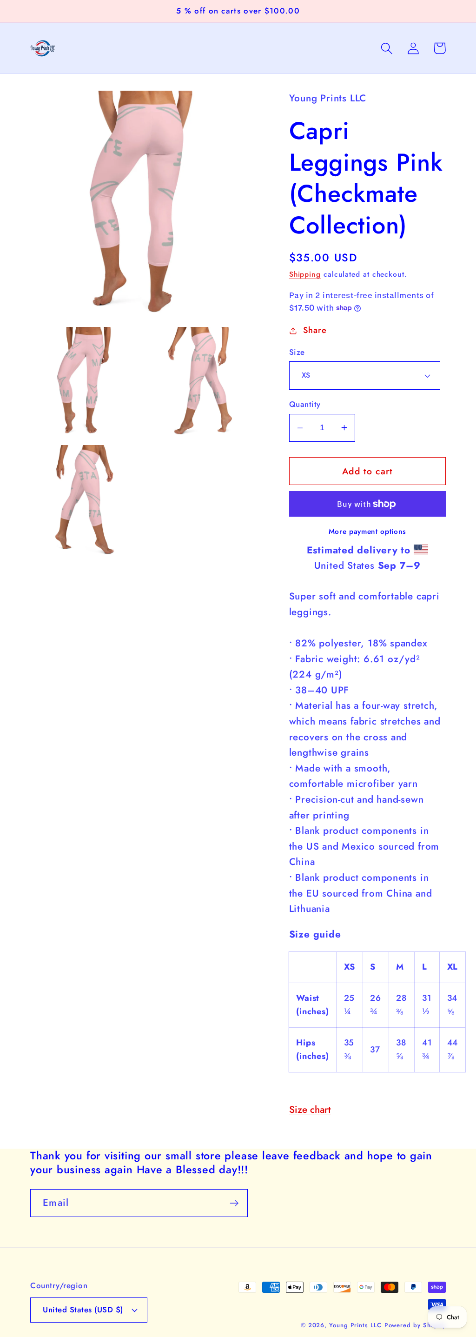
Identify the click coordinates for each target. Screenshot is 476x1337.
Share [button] (315, 330)
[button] (386, 48)
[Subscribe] (234, 1203)
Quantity (305, 404)
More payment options (367, 531)
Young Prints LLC (355, 1325)
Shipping (305, 274)
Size (297, 352)
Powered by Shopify (415, 1325)
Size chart (310, 1110)
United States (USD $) (83, 1309)
